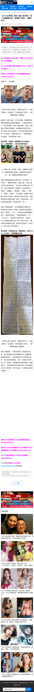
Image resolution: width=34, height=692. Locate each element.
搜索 (28, 689)
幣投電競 (29, 6)
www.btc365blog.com (8, 466)
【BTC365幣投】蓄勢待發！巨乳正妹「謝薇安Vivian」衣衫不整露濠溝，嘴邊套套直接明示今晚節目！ (17, 592)
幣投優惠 (21, 6)
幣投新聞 (12, 6)
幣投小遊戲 (13, 8)
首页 (9, 12)
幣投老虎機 (4, 8)
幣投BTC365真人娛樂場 (19, 12)
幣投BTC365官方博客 (11, 682)
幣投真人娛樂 (22, 8)
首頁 (2, 6)
